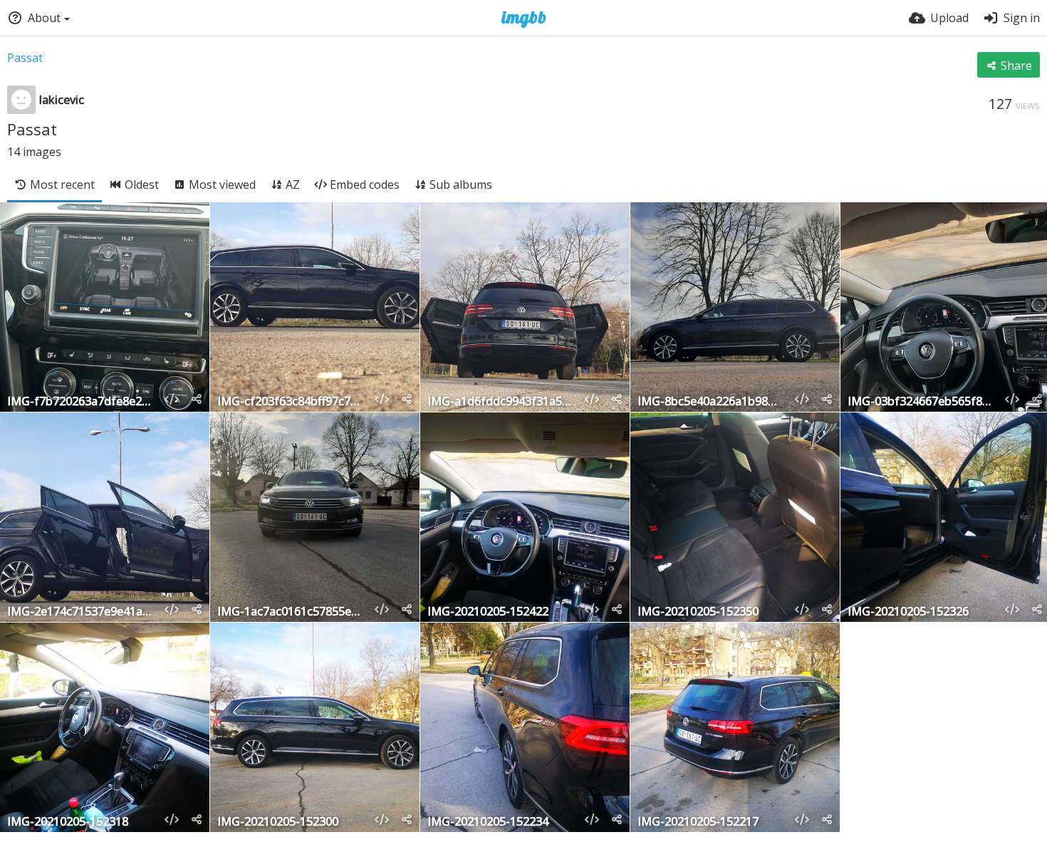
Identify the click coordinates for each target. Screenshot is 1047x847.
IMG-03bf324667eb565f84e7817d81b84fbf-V (920, 402)
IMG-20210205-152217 (698, 822)
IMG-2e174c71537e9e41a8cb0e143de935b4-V (79, 612)
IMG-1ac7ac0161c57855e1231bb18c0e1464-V (290, 612)
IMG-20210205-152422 (487, 612)
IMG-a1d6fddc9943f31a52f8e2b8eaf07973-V (500, 402)
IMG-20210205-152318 (67, 822)
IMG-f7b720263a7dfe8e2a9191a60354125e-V (79, 402)
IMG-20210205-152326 (908, 612)
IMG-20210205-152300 (277, 822)
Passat (25, 58)
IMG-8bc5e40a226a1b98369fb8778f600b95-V (710, 402)
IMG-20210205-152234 (487, 822)
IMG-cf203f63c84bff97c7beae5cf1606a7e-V (290, 402)
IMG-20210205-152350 (698, 612)
